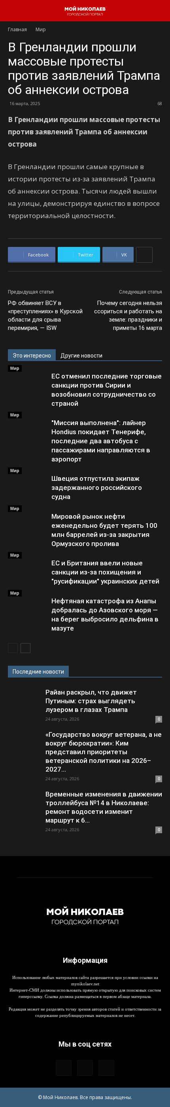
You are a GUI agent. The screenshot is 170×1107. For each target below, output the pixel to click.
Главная (17, 29)
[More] (144, 255)
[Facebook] (64, 1068)
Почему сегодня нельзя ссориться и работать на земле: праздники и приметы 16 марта (128, 315)
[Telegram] (85, 1068)
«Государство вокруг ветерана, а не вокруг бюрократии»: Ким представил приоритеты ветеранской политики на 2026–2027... (103, 751)
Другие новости (81, 355)
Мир (41, 29)
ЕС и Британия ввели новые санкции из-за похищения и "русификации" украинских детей (105, 572)
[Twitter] (106, 1068)
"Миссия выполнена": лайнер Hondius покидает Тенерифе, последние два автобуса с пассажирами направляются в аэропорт (100, 441)
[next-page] (25, 648)
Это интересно (32, 355)
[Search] (159, 10)
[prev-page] (13, 648)
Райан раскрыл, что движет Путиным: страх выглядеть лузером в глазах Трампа (91, 701)
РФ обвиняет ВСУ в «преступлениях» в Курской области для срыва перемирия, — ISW (45, 315)
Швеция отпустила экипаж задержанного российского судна (96, 487)
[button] (13, 10)
